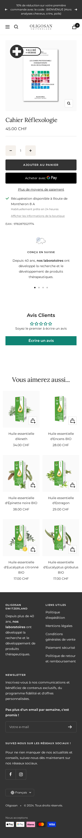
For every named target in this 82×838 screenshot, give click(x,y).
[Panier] (74, 27)
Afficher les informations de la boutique (38, 216)
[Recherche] (16, 27)
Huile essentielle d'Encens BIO (61, 436)
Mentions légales (59, 626)
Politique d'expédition (55, 615)
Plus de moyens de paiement (41, 189)
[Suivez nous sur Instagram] (21, 774)
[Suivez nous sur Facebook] (10, 774)
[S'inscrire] (70, 727)
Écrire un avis (41, 340)
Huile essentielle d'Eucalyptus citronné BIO (21, 567)
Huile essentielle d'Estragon (61, 500)
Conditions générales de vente (60, 637)
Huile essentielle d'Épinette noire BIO (21, 500)
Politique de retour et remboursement (61, 658)
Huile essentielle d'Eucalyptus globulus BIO (60, 567)
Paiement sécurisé (60, 648)
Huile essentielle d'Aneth (21, 436)
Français (21, 792)
